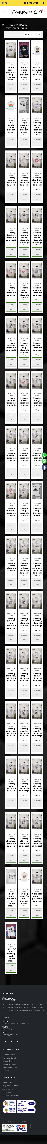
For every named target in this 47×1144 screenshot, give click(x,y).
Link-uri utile (31, 3)
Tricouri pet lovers (11, 64)
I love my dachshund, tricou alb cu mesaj (11, 457)
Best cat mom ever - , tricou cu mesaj (37, 71)
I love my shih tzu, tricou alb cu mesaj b (24, 842)
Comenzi (5, 1070)
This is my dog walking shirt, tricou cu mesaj (11, 955)
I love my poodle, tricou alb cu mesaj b (37, 732)
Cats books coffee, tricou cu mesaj (11, 128)
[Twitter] (11, 1041)
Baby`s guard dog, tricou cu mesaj (24, 72)
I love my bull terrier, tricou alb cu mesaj (24, 293)
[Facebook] (5, 1041)
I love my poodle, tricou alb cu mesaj (24, 732)
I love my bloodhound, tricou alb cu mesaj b (11, 236)
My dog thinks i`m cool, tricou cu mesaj (24, 899)
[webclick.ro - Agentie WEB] (30, 1128)
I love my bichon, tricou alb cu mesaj (24, 181)
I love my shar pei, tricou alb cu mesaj (37, 787)
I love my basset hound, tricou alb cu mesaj (37, 128)
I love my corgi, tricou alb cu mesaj (37, 402)
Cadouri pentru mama (37, 64)
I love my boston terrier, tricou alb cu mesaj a (24, 238)
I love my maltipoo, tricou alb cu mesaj (11, 677)
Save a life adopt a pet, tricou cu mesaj (37, 897)
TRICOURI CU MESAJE (17, 24)
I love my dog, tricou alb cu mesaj (24, 512)
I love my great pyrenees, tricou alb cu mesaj (37, 568)
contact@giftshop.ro (10, 1035)
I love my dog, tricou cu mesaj (37, 512)
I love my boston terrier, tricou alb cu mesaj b (37, 238)
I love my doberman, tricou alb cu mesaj (11, 512)
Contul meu (6, 1092)
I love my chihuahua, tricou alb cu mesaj (37, 347)
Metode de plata (8, 1061)
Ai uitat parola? (7, 1089)
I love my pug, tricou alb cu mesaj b (24, 787)
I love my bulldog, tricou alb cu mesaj (37, 291)
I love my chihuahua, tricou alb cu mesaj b (11, 402)
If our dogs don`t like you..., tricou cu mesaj (11, 900)
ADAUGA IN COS (11, 87)
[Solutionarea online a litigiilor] (19, 1110)
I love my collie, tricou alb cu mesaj (24, 402)
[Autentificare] (35, 12)
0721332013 (7, 1029)
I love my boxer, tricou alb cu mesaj (11, 291)
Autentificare (7, 1082)
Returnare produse (9, 1067)
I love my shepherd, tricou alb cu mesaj (11, 842)
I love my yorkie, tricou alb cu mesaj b (37, 842)
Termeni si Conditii (9, 1058)
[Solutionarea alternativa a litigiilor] (19, 1103)
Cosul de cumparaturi (10, 1095)
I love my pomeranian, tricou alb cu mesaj (11, 732)
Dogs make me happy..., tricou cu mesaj (24, 128)
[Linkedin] (17, 1041)
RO (6, 3)
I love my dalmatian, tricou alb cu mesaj (37, 457)
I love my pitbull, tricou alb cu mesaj (37, 677)
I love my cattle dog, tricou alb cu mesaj (24, 348)
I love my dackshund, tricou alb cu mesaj (24, 457)
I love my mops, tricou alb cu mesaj (24, 677)
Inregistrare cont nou (10, 1086)
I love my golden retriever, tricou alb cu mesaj (24, 568)
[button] (30, 12)
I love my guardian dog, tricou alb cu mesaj (11, 623)
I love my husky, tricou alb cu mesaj (24, 622)
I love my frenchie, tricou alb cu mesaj (11, 567)
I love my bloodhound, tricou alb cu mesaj (37, 181)
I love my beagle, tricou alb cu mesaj (11, 181)
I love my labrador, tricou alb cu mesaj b (37, 622)
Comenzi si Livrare (9, 1055)
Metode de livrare (9, 1064)
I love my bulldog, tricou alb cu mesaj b (11, 347)
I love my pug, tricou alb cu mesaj (11, 787)
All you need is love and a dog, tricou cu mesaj (11, 73)
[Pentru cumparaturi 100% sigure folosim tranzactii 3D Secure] (14, 1128)
